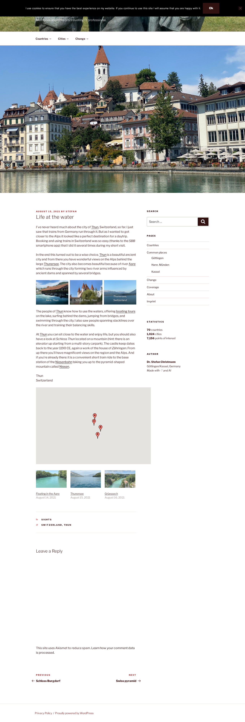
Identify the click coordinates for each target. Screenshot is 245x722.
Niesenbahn (63, 362)
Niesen (64, 366)
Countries (42, 38)
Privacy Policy (43, 713)
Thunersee (51, 264)
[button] (98, 435)
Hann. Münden (160, 264)
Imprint (151, 301)
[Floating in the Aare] (51, 479)
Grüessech (111, 493)
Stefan (71, 211)
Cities (61, 38)
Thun (94, 227)
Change (80, 38)
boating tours (125, 311)
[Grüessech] (120, 479)
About (150, 294)
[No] (240, 8)
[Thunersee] (85, 479)
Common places (157, 252)
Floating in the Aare (48, 493)
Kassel (155, 271)
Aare (132, 264)
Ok (211, 8)
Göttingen (157, 258)
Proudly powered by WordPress (74, 713)
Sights (46, 519)
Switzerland (51, 525)
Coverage (153, 287)
